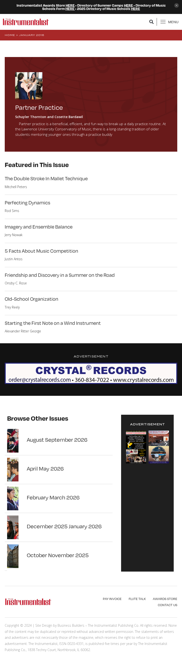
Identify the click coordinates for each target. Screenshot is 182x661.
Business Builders (71, 625)
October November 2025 (58, 555)
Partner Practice (39, 107)
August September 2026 (57, 439)
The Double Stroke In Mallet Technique (46, 178)
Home (10, 35)
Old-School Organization (31, 298)
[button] (151, 22)
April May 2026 (45, 468)
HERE (70, 5)
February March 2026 (53, 497)
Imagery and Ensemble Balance (39, 226)
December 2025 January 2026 (64, 526)
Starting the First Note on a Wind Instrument (53, 322)
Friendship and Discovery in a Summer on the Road (60, 274)
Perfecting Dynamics (27, 202)
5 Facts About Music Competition (41, 250)
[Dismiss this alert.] (176, 5)
